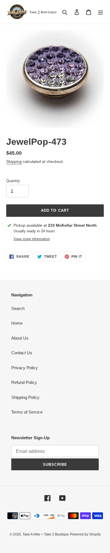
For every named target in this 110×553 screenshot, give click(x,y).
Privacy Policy (24, 367)
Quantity (13, 181)
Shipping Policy (25, 397)
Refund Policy (24, 382)
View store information (32, 239)
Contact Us (21, 352)
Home (17, 323)
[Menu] (100, 12)
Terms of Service (27, 412)
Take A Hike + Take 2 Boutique (46, 534)
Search (18, 308)
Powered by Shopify (85, 534)
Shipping (14, 161)
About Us (19, 338)
